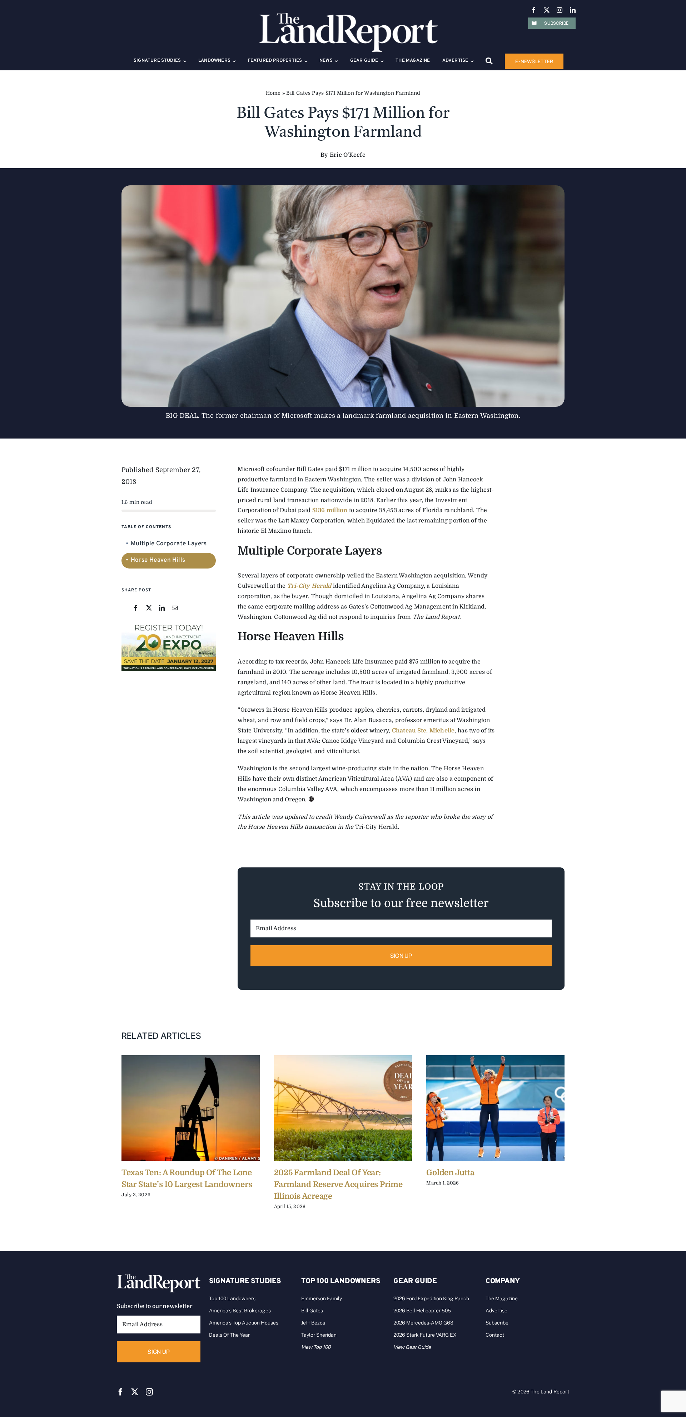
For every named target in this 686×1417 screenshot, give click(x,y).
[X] (149, 608)
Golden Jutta (450, 1172)
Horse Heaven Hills (158, 560)
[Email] (174, 608)
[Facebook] (135, 608)
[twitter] (547, 10)
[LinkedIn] (161, 608)
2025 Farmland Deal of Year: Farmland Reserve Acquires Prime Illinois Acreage (338, 1184)
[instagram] (559, 10)
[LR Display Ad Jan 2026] (168, 624)
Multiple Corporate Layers (169, 544)
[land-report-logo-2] (348, 16)
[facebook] (534, 10)
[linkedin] (573, 10)
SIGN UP (401, 956)
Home (273, 93)
